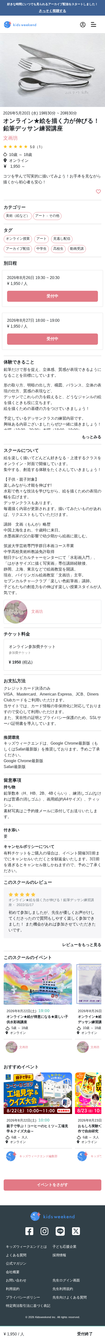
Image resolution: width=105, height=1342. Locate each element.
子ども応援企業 (64, 1247)
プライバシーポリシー (23, 1297)
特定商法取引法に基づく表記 (28, 1306)
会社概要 (13, 1272)
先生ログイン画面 (66, 1280)
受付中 (52, 296)
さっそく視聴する (52, 11)
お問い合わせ (16, 1280)
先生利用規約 (62, 1289)
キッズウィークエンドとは (26, 1247)
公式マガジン (16, 1264)
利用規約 (13, 1289)
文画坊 (10, 138)
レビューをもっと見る (81, 945)
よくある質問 (16, 1255)
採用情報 (59, 1255)
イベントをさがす (52, 1185)
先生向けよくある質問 (69, 1297)
